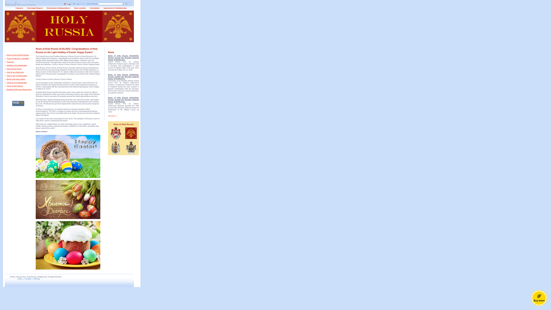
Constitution (95, 8)
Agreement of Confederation (115, 8)
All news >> (112, 116)
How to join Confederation (17, 76)
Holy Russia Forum (14, 69)
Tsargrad (10, 62)
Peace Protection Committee (18, 59)
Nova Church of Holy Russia (18, 55)
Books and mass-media (16, 79)
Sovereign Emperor (35, 8)
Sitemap (37, 279)
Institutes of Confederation (17, 65)
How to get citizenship (15, 72)
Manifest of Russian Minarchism (19, 90)
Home (20, 279)
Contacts (19, 8)
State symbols (80, 8)
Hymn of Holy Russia (15, 86)
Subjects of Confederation (17, 83)
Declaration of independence (58, 8)
